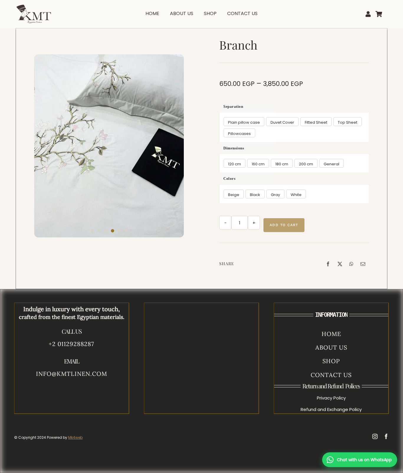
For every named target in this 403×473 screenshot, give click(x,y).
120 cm (234, 164)
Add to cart (284, 225)
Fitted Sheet (316, 122)
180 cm (281, 164)
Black (255, 195)
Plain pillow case (244, 122)
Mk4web (75, 437)
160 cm (258, 164)
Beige (233, 195)
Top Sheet (347, 122)
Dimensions (233, 148)
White (296, 195)
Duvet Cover (282, 122)
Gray (275, 195)
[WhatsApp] (351, 264)
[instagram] (375, 436)
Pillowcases (239, 133)
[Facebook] (328, 264)
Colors (229, 178)
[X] (340, 264)
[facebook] (386, 436)
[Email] (363, 264)
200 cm (306, 164)
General (331, 164)
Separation (233, 106)
